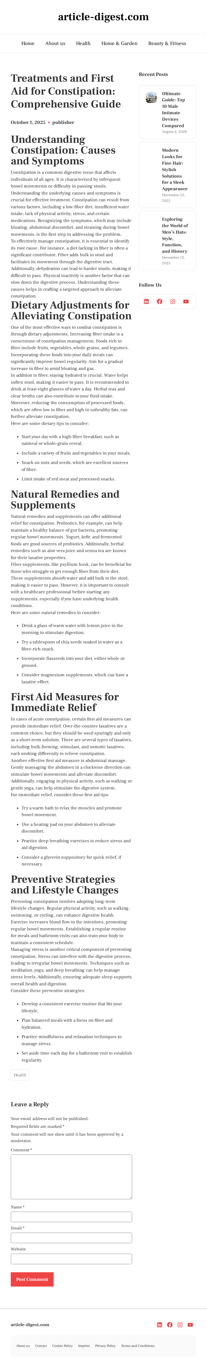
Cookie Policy (62, 1346)
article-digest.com (30, 1325)
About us (55, 43)
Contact (41, 1346)
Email (18, 1228)
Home (27, 43)
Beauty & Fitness (167, 43)
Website (18, 1249)
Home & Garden (119, 43)
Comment (21, 1150)
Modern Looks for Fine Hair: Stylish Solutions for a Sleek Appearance (175, 169)
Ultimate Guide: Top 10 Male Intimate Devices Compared (173, 110)
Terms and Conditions (138, 1346)
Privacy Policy (105, 1346)
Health (83, 43)
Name (18, 1207)
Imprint (84, 1346)
